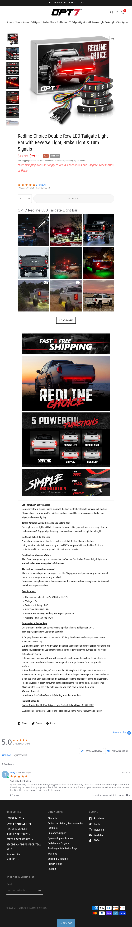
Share (24, 723)
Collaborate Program (58, 843)
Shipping (25, 160)
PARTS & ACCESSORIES (18, 839)
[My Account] (117, 12)
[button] (33, 230)
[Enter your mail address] (40, 890)
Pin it (52, 723)
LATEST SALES (13, 818)
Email (9, 884)
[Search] (111, 12)
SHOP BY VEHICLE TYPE (18, 823)
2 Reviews (41, 184)
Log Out (52, 869)
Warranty (52, 853)
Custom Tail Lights (31, 22)
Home (9, 22)
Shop (17, 22)
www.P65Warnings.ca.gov (89, 710)
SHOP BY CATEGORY (17, 834)
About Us (52, 818)
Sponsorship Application (60, 838)
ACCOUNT (11, 859)
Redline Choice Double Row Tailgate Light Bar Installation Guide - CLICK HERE (58, 705)
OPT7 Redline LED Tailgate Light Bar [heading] (47, 210)
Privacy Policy (55, 863)
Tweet (39, 723)
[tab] (91, 751)
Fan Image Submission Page (62, 848)
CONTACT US (13, 853)
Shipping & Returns (58, 858)
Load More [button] (66, 320)
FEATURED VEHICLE (16, 828)
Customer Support (57, 833)
